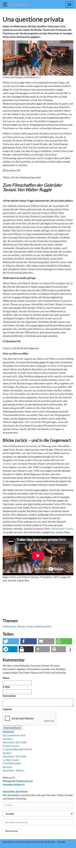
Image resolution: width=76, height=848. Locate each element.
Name (6, 677)
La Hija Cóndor (11, 759)
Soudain (7, 752)
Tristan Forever (11, 745)
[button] (11, 641)
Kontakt (61, 842)
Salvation (8, 738)
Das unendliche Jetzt (14, 735)
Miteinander (9, 626)
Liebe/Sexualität (42, 626)
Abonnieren (11, 830)
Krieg (30, 626)
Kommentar (9, 695)
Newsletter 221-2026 (14, 756)
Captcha (7, 709)
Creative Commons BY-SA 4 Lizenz (39, 842)
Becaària (7, 766)
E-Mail (6, 686)
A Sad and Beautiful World (17, 749)
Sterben (21, 626)
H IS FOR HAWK (12, 763)
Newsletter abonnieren (15, 791)
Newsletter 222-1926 (14, 742)
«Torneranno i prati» (62, 528)
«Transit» (7, 463)
